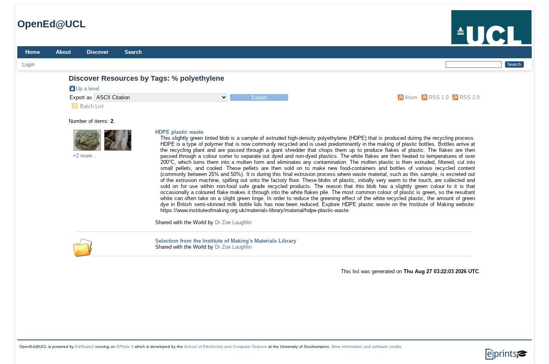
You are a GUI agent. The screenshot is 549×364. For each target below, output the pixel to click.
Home (32, 52)
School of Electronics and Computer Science (225, 346)
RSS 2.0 (469, 97)
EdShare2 (84, 346)
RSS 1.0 (439, 97)
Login (28, 64)
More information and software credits (366, 346)
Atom (411, 97)
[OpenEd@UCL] (491, 44)
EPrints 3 (125, 346)
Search (133, 52)
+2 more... (85, 156)
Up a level (87, 89)
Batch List (92, 106)
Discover (98, 52)
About (63, 52)
